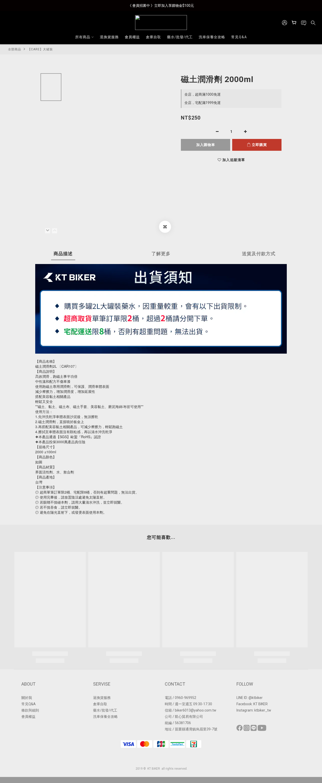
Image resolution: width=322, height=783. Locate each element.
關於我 (26, 698)
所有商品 (82, 37)
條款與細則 (30, 710)
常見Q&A (239, 37)
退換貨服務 (109, 37)
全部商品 (14, 49)
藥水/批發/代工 (180, 37)
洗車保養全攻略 (212, 37)
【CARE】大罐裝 (40, 49)
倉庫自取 (153, 37)
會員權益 (132, 37)
